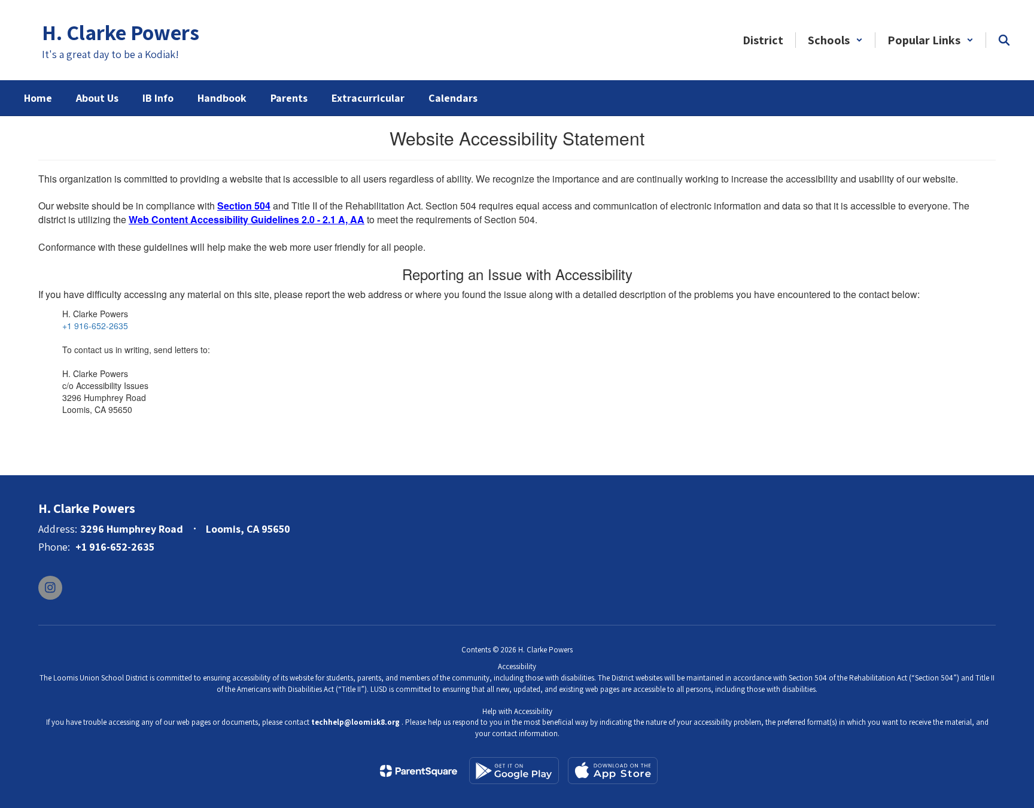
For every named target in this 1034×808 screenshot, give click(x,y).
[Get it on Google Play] (514, 770)
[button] (835, 40)
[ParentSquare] (418, 771)
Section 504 (243, 205)
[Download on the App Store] (613, 770)
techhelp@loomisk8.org (355, 722)
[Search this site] (1004, 40)
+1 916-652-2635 (95, 326)
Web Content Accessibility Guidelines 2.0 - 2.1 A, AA (246, 219)
